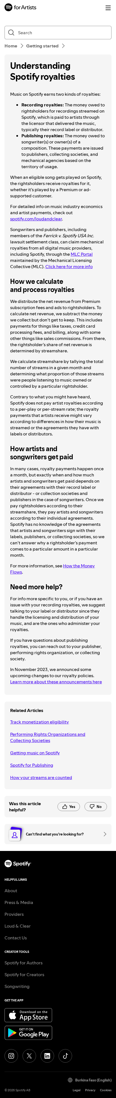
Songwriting (17, 986)
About (11, 890)
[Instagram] (11, 1056)
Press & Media (19, 902)
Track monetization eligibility (39, 722)
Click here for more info (69, 266)
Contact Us (16, 938)
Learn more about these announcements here (56, 682)
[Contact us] (103, 834)
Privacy (90, 1090)
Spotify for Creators (24, 974)
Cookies (105, 1090)
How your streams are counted (41, 777)
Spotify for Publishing (31, 765)
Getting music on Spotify (35, 753)
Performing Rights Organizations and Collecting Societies (47, 737)
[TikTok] (65, 1056)
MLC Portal (82, 254)
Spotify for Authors (24, 963)
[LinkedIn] (47, 1056)
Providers (14, 914)
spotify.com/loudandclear (36, 219)
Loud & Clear (18, 926)
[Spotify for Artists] (21, 8)
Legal (77, 1090)
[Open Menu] (108, 7)
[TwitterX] (29, 1056)
